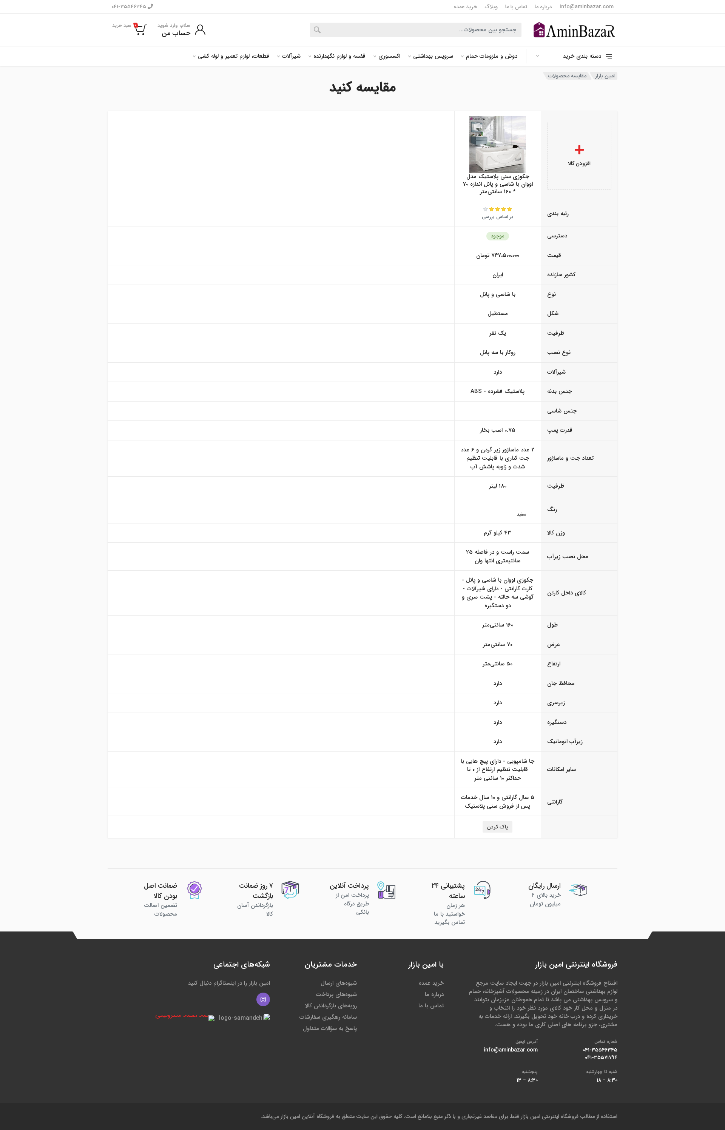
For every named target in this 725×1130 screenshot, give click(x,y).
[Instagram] (263, 999)
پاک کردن (497, 827)
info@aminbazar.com (587, 6)
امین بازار (605, 76)
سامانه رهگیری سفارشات (328, 1017)
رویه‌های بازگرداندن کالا (331, 1005)
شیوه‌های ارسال (339, 983)
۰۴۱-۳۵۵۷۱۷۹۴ (601, 1057)
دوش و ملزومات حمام (491, 56)
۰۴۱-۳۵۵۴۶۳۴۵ (129, 6)
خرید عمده (465, 6)
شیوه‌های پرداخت (336, 994)
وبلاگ (491, 6)
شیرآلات (291, 56)
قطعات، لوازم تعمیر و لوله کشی (233, 56)
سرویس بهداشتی (433, 56)
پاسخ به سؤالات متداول (330, 1028)
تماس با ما (516, 6)
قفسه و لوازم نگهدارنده (339, 56)
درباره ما (543, 6)
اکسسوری (389, 56)
